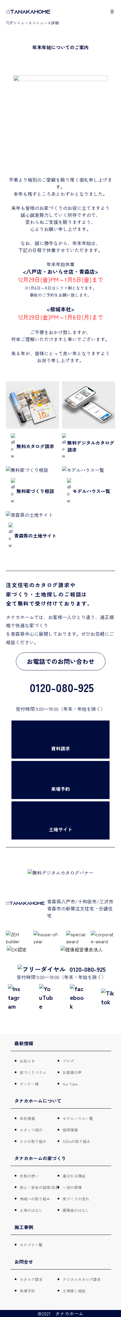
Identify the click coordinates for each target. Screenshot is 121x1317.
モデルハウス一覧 (78, 1118)
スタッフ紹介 (31, 1130)
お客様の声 (72, 1072)
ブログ (68, 1061)
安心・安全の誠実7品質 (39, 1187)
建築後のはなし (76, 1210)
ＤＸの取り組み (33, 1141)
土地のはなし (31, 1210)
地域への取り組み (35, 1199)
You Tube (70, 1084)
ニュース (24, 23)
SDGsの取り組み (76, 1141)
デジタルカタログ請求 (82, 1279)
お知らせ (27, 1061)
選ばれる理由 (74, 1176)
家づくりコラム (33, 1072)
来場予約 (27, 1291)
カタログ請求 (31, 1279)
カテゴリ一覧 (31, 1245)
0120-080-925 (88, 969)
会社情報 (27, 1118)
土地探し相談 (74, 1291)
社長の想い (29, 1176)
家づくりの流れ (76, 1199)
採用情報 (70, 1130)
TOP (9, 23)
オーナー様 (29, 1084)
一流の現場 (72, 1187)
